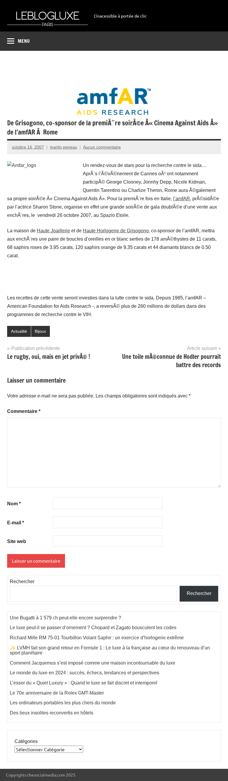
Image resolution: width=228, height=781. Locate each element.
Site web (16, 541)
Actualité (19, 331)
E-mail (15, 522)
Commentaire (23, 411)
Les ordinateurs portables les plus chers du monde (63, 702)
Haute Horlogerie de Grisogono (116, 230)
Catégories (26, 741)
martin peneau (63, 147)
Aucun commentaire (102, 147)
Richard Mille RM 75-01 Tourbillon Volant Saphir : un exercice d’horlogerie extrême (97, 637)
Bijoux (40, 331)
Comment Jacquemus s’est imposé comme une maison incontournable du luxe (92, 662)
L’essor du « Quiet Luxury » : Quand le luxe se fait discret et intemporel (83, 682)
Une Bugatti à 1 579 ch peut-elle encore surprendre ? (65, 617)
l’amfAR (181, 198)
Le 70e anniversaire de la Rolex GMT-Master (57, 692)
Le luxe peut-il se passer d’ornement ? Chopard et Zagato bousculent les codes (93, 627)
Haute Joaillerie (53, 230)
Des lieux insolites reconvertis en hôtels (51, 712)
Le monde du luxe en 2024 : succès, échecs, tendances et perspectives (84, 672)
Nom (14, 503)
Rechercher (22, 581)
